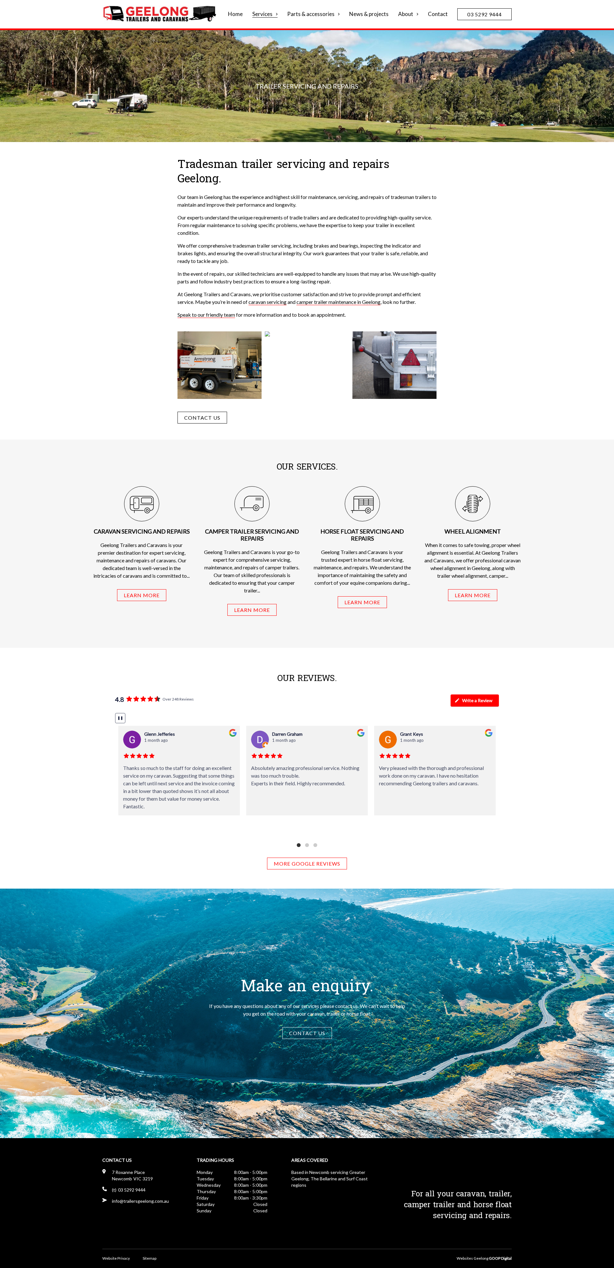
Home (235, 14)
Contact (438, 14)
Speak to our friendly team (206, 315)
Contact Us (202, 418)
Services (262, 14)
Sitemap (149, 1258)
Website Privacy (116, 1258)
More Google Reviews (307, 863)
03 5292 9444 (484, 14)
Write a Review (477, 700)
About (405, 14)
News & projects (369, 14)
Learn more (142, 595)
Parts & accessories (311, 14)
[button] (299, 845)
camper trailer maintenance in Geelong (338, 302)
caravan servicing (267, 302)
